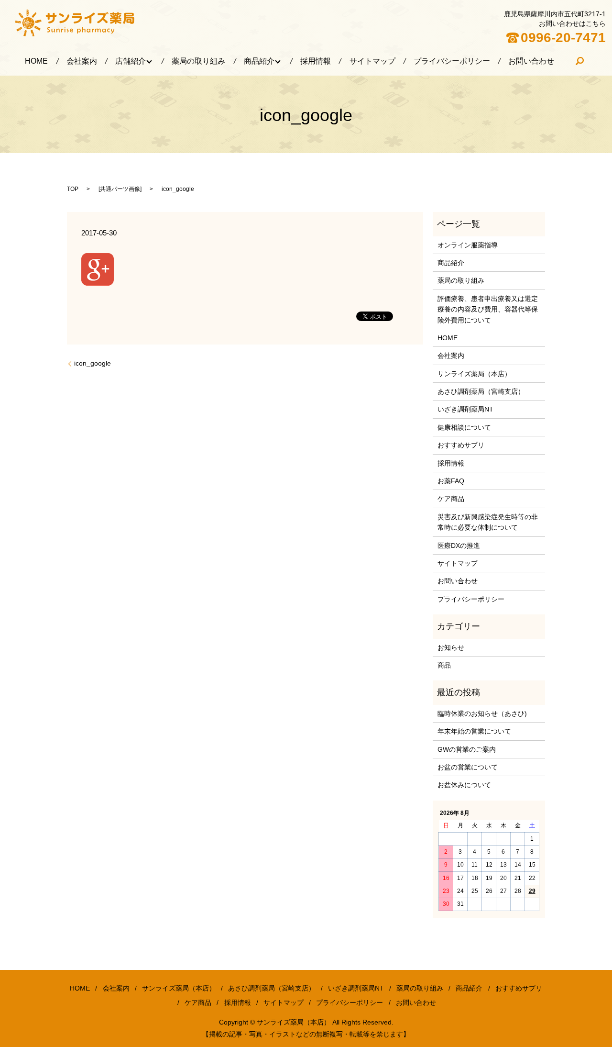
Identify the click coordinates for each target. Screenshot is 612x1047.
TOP (72, 189)
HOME (36, 61)
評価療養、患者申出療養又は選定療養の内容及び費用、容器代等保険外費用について (487, 309)
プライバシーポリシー (452, 61)
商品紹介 (259, 61)
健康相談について (464, 427)
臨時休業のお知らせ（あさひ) (482, 713)
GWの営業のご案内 (466, 749)
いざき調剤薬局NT (465, 409)
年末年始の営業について (474, 731)
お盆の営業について (467, 767)
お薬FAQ (450, 481)
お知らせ (450, 647)
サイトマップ (372, 61)
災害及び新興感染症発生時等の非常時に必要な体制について (487, 522)
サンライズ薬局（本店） (474, 374)
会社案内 (81, 61)
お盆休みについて (464, 785)
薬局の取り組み (198, 61)
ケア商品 (450, 498)
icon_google (92, 363)
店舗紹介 (130, 61)
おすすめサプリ (460, 445)
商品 (444, 665)
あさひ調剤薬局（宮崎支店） (481, 391)
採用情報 (315, 61)
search (580, 61)
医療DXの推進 (458, 545)
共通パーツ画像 (120, 189)
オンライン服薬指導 (467, 245)
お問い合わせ (531, 61)
